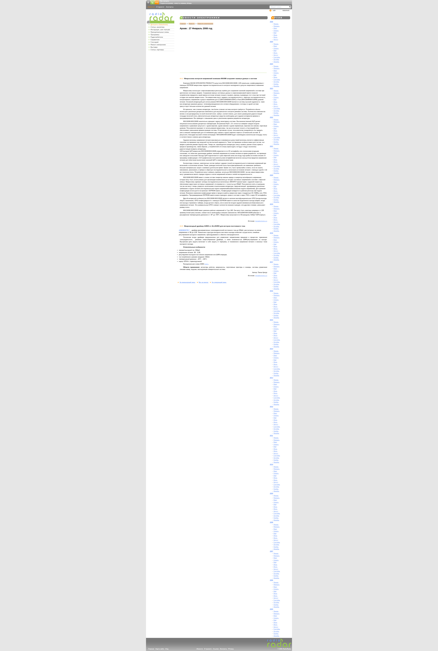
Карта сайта (160, 649)
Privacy (231, 649)
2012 (271, 406)
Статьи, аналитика (157, 27)
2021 (271, 146)
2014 (271, 349)
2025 (271, 42)
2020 (271, 175)
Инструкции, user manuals (160, 29)
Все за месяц (203, 282)
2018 (271, 233)
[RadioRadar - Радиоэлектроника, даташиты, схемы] (160, 17)
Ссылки (216, 649)
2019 (271, 204)
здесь (207, 264)
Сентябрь (277, 57)
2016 (271, 291)
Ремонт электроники (158, 45)
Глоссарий (154, 42)
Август (276, 39)
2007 (271, 551)
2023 (271, 88)
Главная (183, 24)
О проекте (160, 7)
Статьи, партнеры (157, 50)
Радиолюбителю (157, 37)
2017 (271, 262)
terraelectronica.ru (261, 221)
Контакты (169, 7)
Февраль (277, 26)
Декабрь (276, 62)
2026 (271, 22)
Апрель (276, 30)
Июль (275, 37)
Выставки (154, 47)
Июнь (275, 35)
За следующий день (219, 282)
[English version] (157, 2)
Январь (276, 24)
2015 (271, 320)
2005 (271, 609)
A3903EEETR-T (184, 230)
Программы (155, 34)
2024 (271, 64)
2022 (271, 117)
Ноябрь (276, 84)
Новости (151, 7)
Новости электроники (205, 24)
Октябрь (276, 59)
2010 (271, 464)
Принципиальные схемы (160, 32)
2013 (271, 378)
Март (275, 28)
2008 (271, 522)
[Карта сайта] (152, 2)
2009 (271, 493)
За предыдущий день (187, 282)
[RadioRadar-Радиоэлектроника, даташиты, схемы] (148, 2)
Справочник (155, 40)
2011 (271, 435)
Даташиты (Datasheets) (159, 24)
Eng (167, 649)
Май (275, 33)
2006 (271, 580)
